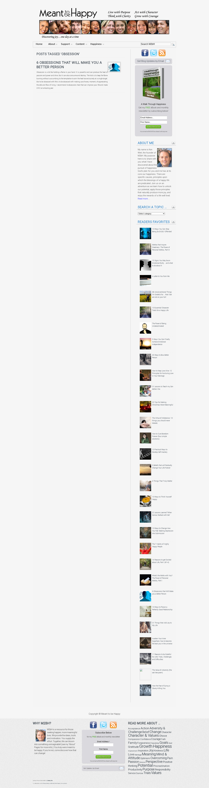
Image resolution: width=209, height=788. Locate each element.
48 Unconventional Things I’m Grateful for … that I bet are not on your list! (162, 294)
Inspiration (143, 750)
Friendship (154, 743)
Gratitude (133, 746)
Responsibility (162, 769)
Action (145, 728)
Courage (156, 738)
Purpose (149, 769)
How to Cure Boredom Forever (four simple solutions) (160, 436)
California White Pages (55, 783)
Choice (163, 735)
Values (156, 773)
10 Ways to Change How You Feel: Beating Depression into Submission (162, 530)
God (170, 743)
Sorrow (139, 773)
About (51, 44)
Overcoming (158, 758)
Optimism (145, 758)
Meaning (149, 754)
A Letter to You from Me (160, 276)
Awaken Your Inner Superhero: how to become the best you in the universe (162, 641)
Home (39, 44)
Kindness (158, 750)
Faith (163, 739)
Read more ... (144, 199)
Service (132, 773)
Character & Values (143, 735)
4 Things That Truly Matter (162, 481)
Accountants (64, 783)
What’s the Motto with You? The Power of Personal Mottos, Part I (162, 578)
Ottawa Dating (45, 783)
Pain (170, 758)
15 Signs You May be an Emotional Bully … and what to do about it (162, 263)
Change (155, 732)
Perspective (154, 762)
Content (80, 44)
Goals (164, 742)
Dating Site (50, 780)
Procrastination (161, 765)
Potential (145, 765)
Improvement (132, 751)
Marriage (138, 755)
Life (166, 750)
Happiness (96, 44)
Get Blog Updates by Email (150, 61)
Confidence (145, 739)
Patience (142, 762)
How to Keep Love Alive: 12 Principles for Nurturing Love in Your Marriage (162, 373)
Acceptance (134, 728)
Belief (145, 732)
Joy (151, 750)
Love (131, 754)
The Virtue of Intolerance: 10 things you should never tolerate (162, 420)
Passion (133, 761)
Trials (147, 773)
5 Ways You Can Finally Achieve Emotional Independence (161, 341)
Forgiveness (143, 743)
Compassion (134, 739)
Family (132, 742)
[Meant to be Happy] (104, 40)
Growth (145, 746)
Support (65, 44)
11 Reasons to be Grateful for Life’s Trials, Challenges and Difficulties (162, 656)
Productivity (135, 769)
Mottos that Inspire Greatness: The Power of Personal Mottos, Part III (161, 247)
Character (166, 732)
